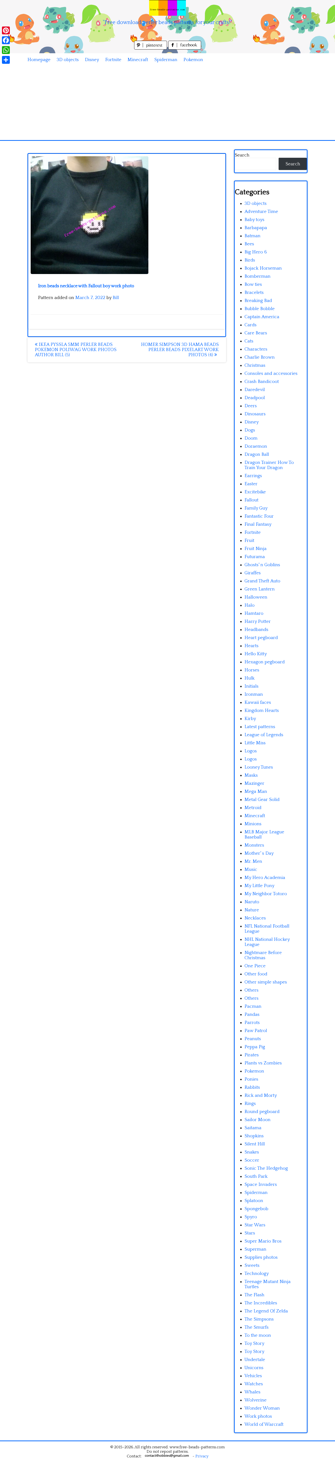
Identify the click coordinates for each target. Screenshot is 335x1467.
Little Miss (255, 743)
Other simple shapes (266, 982)
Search (242, 155)
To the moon (258, 1335)
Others (251, 990)
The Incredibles (261, 1303)
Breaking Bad (258, 300)
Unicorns (254, 1367)
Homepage (39, 59)
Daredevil (255, 389)
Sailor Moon (258, 1119)
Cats (249, 341)
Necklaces (255, 918)
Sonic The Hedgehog (266, 1168)
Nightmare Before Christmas (263, 955)
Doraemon (256, 446)
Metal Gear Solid (262, 799)
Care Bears (256, 333)
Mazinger (254, 783)
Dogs (250, 430)
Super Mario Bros (263, 1241)
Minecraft (138, 59)
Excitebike (255, 492)
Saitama (253, 1127)
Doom (251, 438)
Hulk (250, 678)
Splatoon (254, 1200)
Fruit (249, 540)
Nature (252, 910)
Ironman (254, 694)
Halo (250, 605)
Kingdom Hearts (262, 710)
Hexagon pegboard (265, 662)
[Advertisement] (167, 103)
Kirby (250, 718)
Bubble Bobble (260, 308)
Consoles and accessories (271, 373)
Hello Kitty (256, 653)
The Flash (254, 1294)
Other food (256, 974)
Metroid (253, 807)
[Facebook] (6, 40)
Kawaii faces (258, 702)
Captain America (262, 316)
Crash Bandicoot (262, 381)
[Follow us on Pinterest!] (151, 48)
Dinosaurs (255, 414)
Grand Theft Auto (262, 581)
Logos (251, 751)
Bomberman (258, 276)
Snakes (252, 1152)
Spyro (251, 1216)
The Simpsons (259, 1319)
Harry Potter (258, 621)
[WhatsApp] (6, 50)
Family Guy (256, 508)
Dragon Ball (257, 454)
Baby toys (254, 219)
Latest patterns (260, 726)
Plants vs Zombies (263, 1063)
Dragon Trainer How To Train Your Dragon (269, 465)
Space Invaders (261, 1184)
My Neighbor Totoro (266, 893)
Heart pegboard (261, 637)
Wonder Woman (262, 1408)
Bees (249, 244)
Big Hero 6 (256, 252)
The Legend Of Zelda (266, 1311)
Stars (250, 1233)
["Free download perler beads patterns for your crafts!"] (167, 8)
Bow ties (253, 284)
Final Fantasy (258, 524)
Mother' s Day (259, 853)
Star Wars (255, 1225)
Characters (256, 349)
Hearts (251, 645)
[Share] (6, 60)
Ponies (251, 1079)
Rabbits (252, 1087)
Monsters (254, 845)
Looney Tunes (259, 767)
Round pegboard (262, 1111)
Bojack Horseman (263, 268)
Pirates (252, 1055)
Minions (253, 823)
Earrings (253, 475)
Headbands (256, 629)
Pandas (252, 1014)
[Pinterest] (6, 30)
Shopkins (254, 1136)
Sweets (252, 1265)
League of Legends (264, 734)
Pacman (253, 1006)
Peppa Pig (255, 1046)
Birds (250, 260)
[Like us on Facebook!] (184, 48)
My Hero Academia (265, 877)
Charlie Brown (260, 357)
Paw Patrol (256, 1030)
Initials (251, 686)
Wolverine (256, 1400)
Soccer (252, 1160)
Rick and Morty (261, 1095)
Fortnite (113, 59)
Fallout (251, 500)
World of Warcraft (264, 1424)
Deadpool (255, 397)
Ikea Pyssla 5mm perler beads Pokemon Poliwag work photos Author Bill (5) (75, 349)
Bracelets (254, 292)
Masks (251, 775)
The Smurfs (257, 1327)
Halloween (256, 597)
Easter (251, 483)
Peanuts (253, 1038)
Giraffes (253, 573)
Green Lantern (260, 589)
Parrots (252, 1022)
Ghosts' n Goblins (262, 564)
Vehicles (253, 1375)
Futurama (255, 556)
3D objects (68, 59)
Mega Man (256, 791)
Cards (251, 324)
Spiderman (165, 59)
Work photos (258, 1416)
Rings (250, 1103)
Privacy (201, 1456)
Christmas (255, 365)
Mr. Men (253, 861)
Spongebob (256, 1208)
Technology (257, 1273)
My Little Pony (259, 885)
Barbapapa (256, 227)
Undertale (255, 1359)
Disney (92, 59)
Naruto (252, 901)
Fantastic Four (259, 516)
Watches (254, 1384)
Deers (251, 405)
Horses (252, 670)
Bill (116, 297)
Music (251, 869)
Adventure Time (261, 211)
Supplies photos (261, 1257)
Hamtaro (254, 613)
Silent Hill (255, 1144)
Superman (255, 1249)
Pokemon (193, 59)
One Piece (255, 966)
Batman (252, 235)
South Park (256, 1176)
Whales (252, 1392)
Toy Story (254, 1343)
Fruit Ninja (256, 548)
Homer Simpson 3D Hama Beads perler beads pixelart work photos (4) (180, 349)
